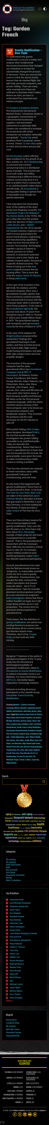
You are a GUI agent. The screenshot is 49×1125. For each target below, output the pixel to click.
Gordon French (22, 727)
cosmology (10, 708)
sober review (12, 510)
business (32, 704)
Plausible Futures (13, 1032)
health (40, 824)
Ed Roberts (24, 724)
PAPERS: (29, 1098)
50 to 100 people (26, 532)
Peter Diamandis (13, 865)
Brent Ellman (15, 977)
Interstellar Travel (8, 832)
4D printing (11, 862)
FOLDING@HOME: (9, 1095)
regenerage (41, 834)
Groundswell (30, 188)
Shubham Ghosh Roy (19, 906)
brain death (22, 821)
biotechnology (39, 818)
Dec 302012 (10, 52)
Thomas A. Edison (25, 759)
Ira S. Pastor (15, 994)
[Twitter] (20, 1114)
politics (26, 835)
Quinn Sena (15, 910)
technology (14, 841)
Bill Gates (9, 721)
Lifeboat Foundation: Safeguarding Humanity (18, 9)
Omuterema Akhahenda (20, 940)
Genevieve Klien (17, 899)
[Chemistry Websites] (24, 797)
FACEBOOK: (8, 1072)
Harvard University (21, 730)
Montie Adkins (16, 991)
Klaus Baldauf (16, 943)
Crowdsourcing (34, 162)
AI (13, 814)
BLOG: (28, 1083)
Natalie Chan (15, 967)
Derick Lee (14, 954)
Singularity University (15, 875)
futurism (29, 825)
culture (40, 821)
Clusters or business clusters (24, 108)
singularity (29, 838)
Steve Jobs (15, 753)
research (20, 838)
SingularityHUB (12, 1036)
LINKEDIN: (9, 1078)
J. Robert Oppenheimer (17, 737)
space (8, 714)
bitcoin (8, 821)
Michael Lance (16, 984)
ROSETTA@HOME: (8, 1098)
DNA (8, 867)
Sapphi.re (43, 1110)
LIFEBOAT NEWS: (31, 1072)
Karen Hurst (15, 930)
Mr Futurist (11, 1026)
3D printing (11, 859)
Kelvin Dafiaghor (17, 927)
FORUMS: (18, 1102)
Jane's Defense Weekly (32, 737)
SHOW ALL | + (10, 1001)
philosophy (27, 711)
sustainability (41, 838)
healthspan (13, 827)
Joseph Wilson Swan (31, 740)
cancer (27, 821)
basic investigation (15, 598)
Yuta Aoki (14, 950)
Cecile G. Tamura (17, 947)
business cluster (26, 721)
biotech (29, 818)
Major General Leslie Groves (31, 743)
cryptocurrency (34, 821)
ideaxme (27, 828)
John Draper (20, 740)
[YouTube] (30, 1114)
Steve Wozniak (25, 753)
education (23, 708)
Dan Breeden (15, 913)
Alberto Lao (15, 957)
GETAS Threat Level (24, 1063)
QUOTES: (29, 1102)
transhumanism (26, 841)
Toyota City (25, 137)
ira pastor (19, 831)
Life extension (31, 831)
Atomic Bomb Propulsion (24, 717)
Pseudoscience (11, 750)
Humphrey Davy (24, 734)
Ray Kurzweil (11, 870)
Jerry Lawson (10, 740)
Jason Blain (15, 987)
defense (16, 708)
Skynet (9, 878)
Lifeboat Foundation (19, 1110)
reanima (32, 835)
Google (34, 825)
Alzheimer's (17, 815)
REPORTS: (29, 1091)
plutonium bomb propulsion (33, 747)
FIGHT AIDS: (11, 1091)
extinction (18, 825)
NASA (15, 835)
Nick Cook (36, 492)
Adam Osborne (20, 714)
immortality (36, 827)
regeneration (11, 837)
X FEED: (9, 1083)
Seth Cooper (33, 429)
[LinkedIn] (25, 1114)
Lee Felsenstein (17, 743)
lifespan (43, 831)
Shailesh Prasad (17, 916)
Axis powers (37, 717)
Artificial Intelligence (38, 815)
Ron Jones (20, 750)
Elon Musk (10, 872)
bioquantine (9, 818)
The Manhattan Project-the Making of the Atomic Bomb (23, 213)
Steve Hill (14, 974)
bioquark (19, 818)
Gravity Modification (34, 727)
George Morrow (11, 727)
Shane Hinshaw (17, 960)
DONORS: (16, 1087)
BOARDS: (29, 1087)
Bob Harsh (16, 721)
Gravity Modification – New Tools (28, 52)
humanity (22, 828)
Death (43, 821)
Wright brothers (14, 336)
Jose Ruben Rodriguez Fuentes (23, 933)
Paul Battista (15, 920)
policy (39, 711)
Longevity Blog (12, 1023)
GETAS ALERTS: (31, 1078)
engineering (31, 708)
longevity (8, 834)
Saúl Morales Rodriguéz (20, 903)
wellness (36, 841)
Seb (11, 981)
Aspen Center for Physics (28, 275)
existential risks (10, 825)
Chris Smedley (16, 998)
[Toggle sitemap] (39, 8)
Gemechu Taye (16, 923)
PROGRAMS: (30, 1095)
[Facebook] (15, 1114)
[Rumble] (35, 1114)
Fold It (36, 432)
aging (8, 814)
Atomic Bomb (10, 717)
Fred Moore (37, 724)
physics (34, 711)
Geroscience (11, 1020)
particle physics (18, 711)
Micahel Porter (11, 747)
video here (20, 278)
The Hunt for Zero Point (18, 492)
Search (44, 781)
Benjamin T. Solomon (20, 704)
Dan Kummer (15, 937)
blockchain (15, 821)
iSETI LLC (11, 680)
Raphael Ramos (17, 964)
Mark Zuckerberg (13, 880)
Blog (24, 20)
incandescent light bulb (21, 308)
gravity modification (16, 622)
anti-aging (27, 814)
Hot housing (16, 156)
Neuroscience (21, 835)
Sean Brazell (15, 970)
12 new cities (29, 143)
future (24, 825)
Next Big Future (12, 1029)
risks (24, 838)
